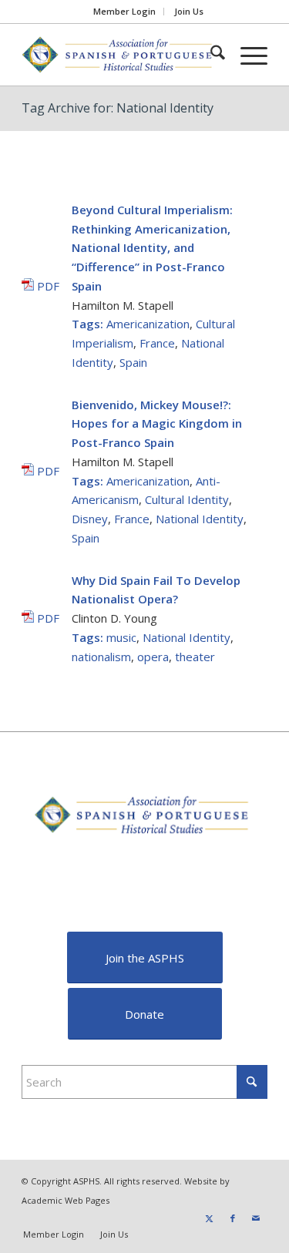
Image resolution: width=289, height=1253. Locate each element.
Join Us (188, 11)
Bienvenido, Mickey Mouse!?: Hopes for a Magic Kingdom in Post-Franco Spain (157, 424)
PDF (46, 286)
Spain (133, 362)
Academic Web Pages (65, 1200)
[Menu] (246, 55)
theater (195, 656)
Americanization (148, 323)
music (121, 637)
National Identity (200, 518)
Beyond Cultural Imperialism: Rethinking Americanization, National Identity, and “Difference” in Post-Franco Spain (152, 248)
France (157, 343)
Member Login (124, 11)
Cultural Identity (187, 499)
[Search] (210, 55)
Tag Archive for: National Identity (117, 107)
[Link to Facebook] (232, 1218)
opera (153, 656)
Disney (90, 518)
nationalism (101, 656)
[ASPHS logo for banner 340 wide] (120, 55)
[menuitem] (125, 11)
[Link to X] (209, 1218)
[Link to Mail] (255, 1218)
